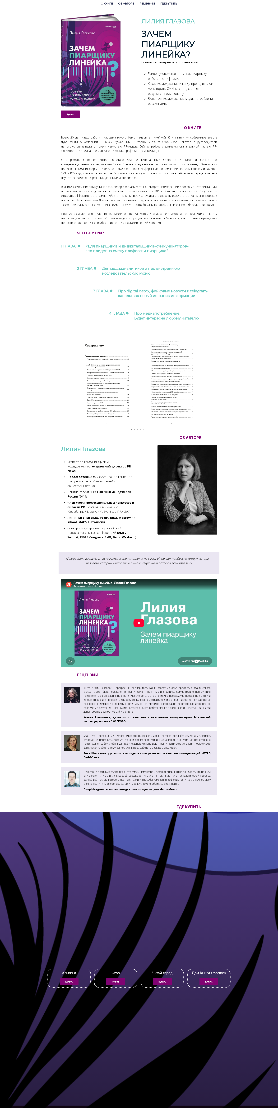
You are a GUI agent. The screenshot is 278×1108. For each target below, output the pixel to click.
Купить (70, 114)
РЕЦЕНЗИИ (148, 3)
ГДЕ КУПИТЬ (168, 3)
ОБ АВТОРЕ (126, 3)
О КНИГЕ (107, 3)
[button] (80, 381)
